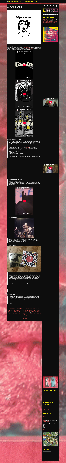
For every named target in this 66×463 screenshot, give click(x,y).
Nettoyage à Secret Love (46, 20)
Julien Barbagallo (28, 310)
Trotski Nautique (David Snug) (20, 313)
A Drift (10, 308)
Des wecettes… (31, 319)
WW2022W (21, 319)
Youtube (44, 429)
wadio (44, 420)
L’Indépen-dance (36, 310)
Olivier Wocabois (19, 312)
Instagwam (44, 419)
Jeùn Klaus (22, 310)
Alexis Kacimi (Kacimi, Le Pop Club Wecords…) (21, 308)
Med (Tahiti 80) (24, 311)
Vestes (30, 313)
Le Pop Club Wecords (26, 47)
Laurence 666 (14, 311)
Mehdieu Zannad (31, 311)
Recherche (55, 14)
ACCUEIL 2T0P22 (24, 318)
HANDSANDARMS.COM (48, 408)
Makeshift (19, 311)
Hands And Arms (16, 310)
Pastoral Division (26, 312)
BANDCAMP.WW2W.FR (46, 409)
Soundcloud (44, 416)
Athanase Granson (33, 308)
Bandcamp (44, 415)
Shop (22, 1)
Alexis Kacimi (9, 46)
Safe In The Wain (11, 313)
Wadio (12, 1)
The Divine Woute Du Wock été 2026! (48, 19)
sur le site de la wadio (46, 421)
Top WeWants (18, 319)
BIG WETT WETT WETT (46, 24)
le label (27, 147)
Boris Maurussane (17, 1)
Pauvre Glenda (33, 312)
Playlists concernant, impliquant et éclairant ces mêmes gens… (24, 315)
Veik (28, 313)
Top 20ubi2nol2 (26, 319)
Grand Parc (10, 310)
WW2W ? (37, 1)
